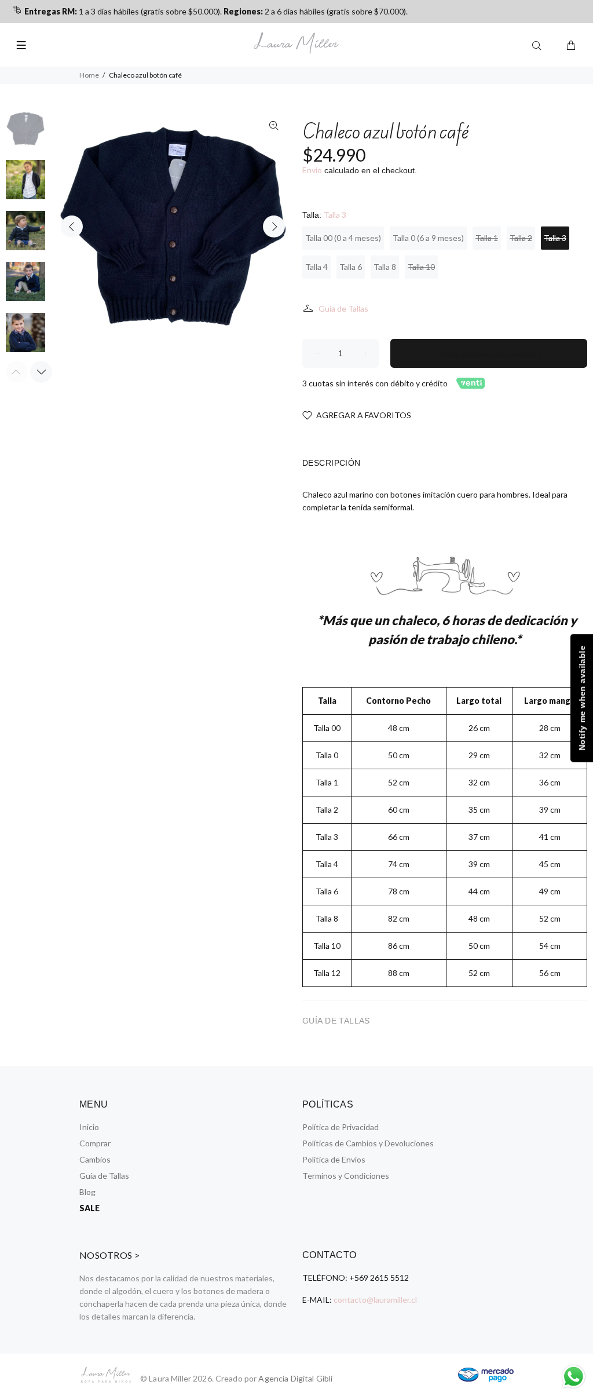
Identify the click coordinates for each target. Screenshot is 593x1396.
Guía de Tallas (343, 308)
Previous (72, 226)
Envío (312, 170)
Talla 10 (421, 267)
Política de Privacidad (340, 1127)
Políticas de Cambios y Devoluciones (368, 1143)
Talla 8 (385, 267)
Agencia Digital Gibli (295, 1378)
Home (89, 75)
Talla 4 (316, 267)
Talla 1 (486, 238)
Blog (87, 1192)
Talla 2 (521, 238)
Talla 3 (555, 238)
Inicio (89, 1127)
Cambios (95, 1159)
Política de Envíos (333, 1159)
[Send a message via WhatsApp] (573, 1376)
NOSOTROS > (109, 1254)
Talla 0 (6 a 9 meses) (428, 238)
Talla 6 (350, 267)
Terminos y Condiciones (345, 1176)
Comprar (95, 1143)
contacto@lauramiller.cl (375, 1299)
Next (274, 226)
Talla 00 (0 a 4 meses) (343, 238)
